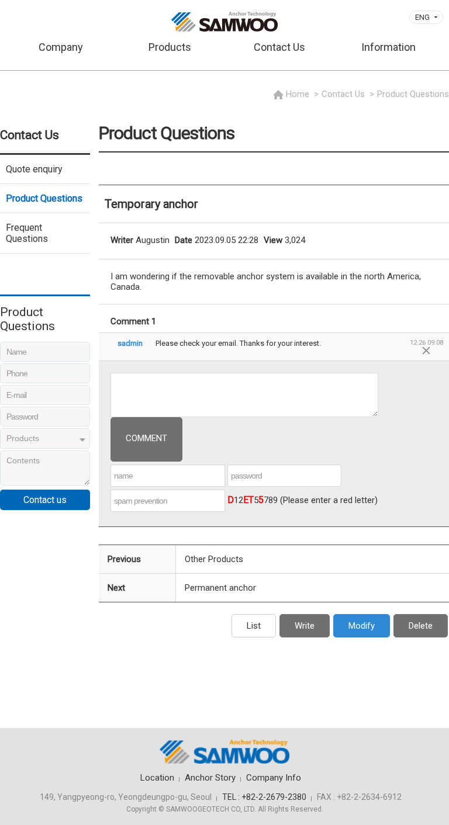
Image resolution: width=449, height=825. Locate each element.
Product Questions (44, 198)
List (254, 626)
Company (61, 47)
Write (305, 626)
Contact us (45, 499)
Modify (361, 626)
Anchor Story (210, 777)
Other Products (214, 559)
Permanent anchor (220, 588)
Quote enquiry (34, 169)
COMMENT (146, 438)
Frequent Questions (27, 233)
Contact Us (279, 47)
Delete (421, 626)
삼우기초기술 (224, 22)
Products (169, 47)
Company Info (273, 777)
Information (388, 47)
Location (157, 777)
